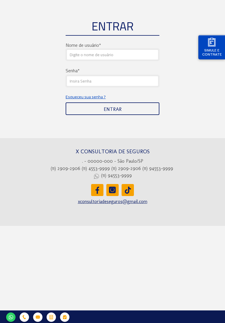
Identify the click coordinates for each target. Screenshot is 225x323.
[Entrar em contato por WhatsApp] (11, 316)
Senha (72, 70)
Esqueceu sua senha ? (86, 97)
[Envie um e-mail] (38, 316)
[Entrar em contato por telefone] (24, 317)
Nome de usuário (82, 45)
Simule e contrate (212, 52)
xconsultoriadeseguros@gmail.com (112, 201)
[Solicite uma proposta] (51, 316)
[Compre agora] (64, 316)
